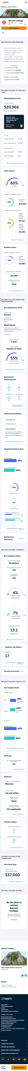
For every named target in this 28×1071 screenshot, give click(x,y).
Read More (14, 65)
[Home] (5, 2)
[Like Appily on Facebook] (14, 1059)
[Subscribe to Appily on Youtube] (24, 1059)
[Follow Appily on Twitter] (8, 1059)
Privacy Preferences (6, 1030)
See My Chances (14, 28)
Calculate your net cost (10, 110)
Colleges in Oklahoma (6, 985)
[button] (3, 33)
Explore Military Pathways (10, 125)
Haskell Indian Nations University (11, 967)
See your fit (7, 334)
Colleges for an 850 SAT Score (9, 986)
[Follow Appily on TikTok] (19, 1059)
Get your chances (13, 363)
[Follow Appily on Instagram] (3, 1059)
